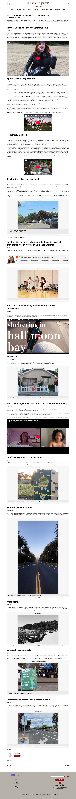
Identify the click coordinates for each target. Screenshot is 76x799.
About (16, 786)
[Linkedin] (13, 760)
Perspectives (16, 783)
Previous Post (10, 765)
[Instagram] (9, 4)
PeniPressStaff (17, 753)
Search (59, 774)
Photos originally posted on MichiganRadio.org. (16, 237)
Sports (16, 779)
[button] (68, 4)
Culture (16, 780)
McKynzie (54, 37)
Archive (60, 779)
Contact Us (16, 787)
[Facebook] (7, 4)
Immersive (16, 782)
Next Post (66, 765)
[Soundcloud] (14, 4)
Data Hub (16, 778)
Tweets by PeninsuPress (37, 774)
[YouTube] (12, 4)
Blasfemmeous (51, 36)
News (16, 776)
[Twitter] (11, 4)
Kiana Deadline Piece (13, 265)
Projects (16, 785)
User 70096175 (9, 265)
